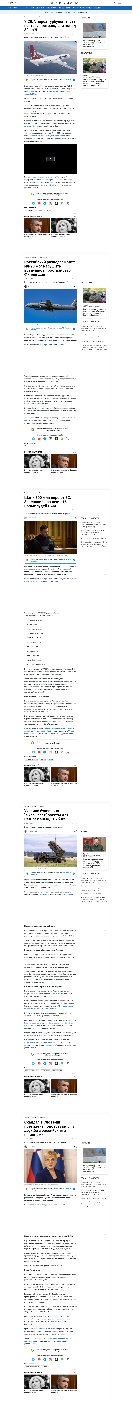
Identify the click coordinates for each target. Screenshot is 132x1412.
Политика (51, 8)
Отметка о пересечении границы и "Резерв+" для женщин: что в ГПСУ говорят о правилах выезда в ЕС (93, 863)
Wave (82, 8)
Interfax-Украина (68, 895)
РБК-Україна (52, 91)
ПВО (37, 1070)
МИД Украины (29, 1070)
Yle (63, 345)
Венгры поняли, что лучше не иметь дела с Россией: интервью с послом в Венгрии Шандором (94, 82)
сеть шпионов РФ (41, 1329)
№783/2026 (30, 581)
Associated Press (31, 94)
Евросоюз (43, 759)
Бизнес (61, 8)
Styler (89, 8)
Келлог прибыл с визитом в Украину (93, 342)
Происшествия (43, 17)
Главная (26, 17)
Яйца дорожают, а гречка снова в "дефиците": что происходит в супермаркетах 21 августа (92, 336)
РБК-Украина (44, 345)
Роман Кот (86, 75)
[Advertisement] (50, 360)
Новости (30, 8)
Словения (45, 1366)
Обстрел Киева (49, 12)
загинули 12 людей (31, 126)
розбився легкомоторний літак (46, 180)
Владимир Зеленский (31, 759)
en (12, 3)
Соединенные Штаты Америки (34, 210)
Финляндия (45, 446)
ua (9, 3)
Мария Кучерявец (88, 853)
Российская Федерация (32, 446)
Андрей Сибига (45, 1070)
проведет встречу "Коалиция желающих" (40, 1042)
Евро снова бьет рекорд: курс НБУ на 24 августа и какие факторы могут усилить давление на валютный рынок (94, 347)
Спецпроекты (100, 8)
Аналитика (40, 8)
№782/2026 (72, 579)
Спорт (76, 8)
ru (16, 3)
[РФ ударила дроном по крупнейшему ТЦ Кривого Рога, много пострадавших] (94, 30)
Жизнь (68, 8)
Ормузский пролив (70, 12)
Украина (50, 759)
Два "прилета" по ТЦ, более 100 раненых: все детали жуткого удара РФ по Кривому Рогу (93, 328)
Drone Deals (59, 12)
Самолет (48, 210)
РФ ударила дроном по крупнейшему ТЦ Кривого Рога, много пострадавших (94, 43)
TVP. (63, 1205)
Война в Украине (82, 12)
